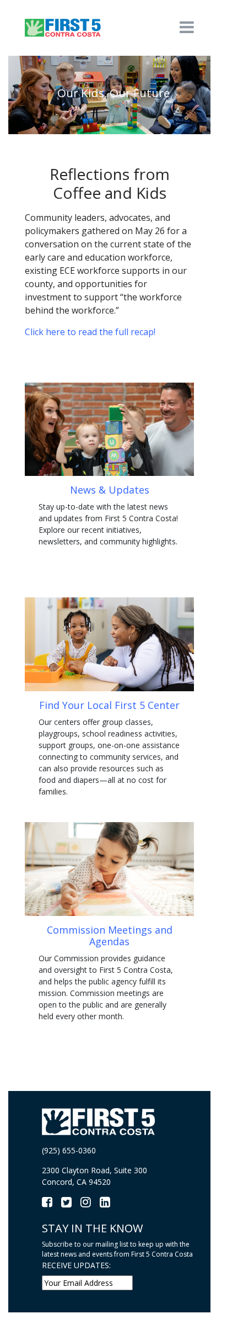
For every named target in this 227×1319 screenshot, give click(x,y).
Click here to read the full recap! (90, 332)
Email (28, 1257)
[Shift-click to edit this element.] (63, 27)
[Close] (209, 1204)
